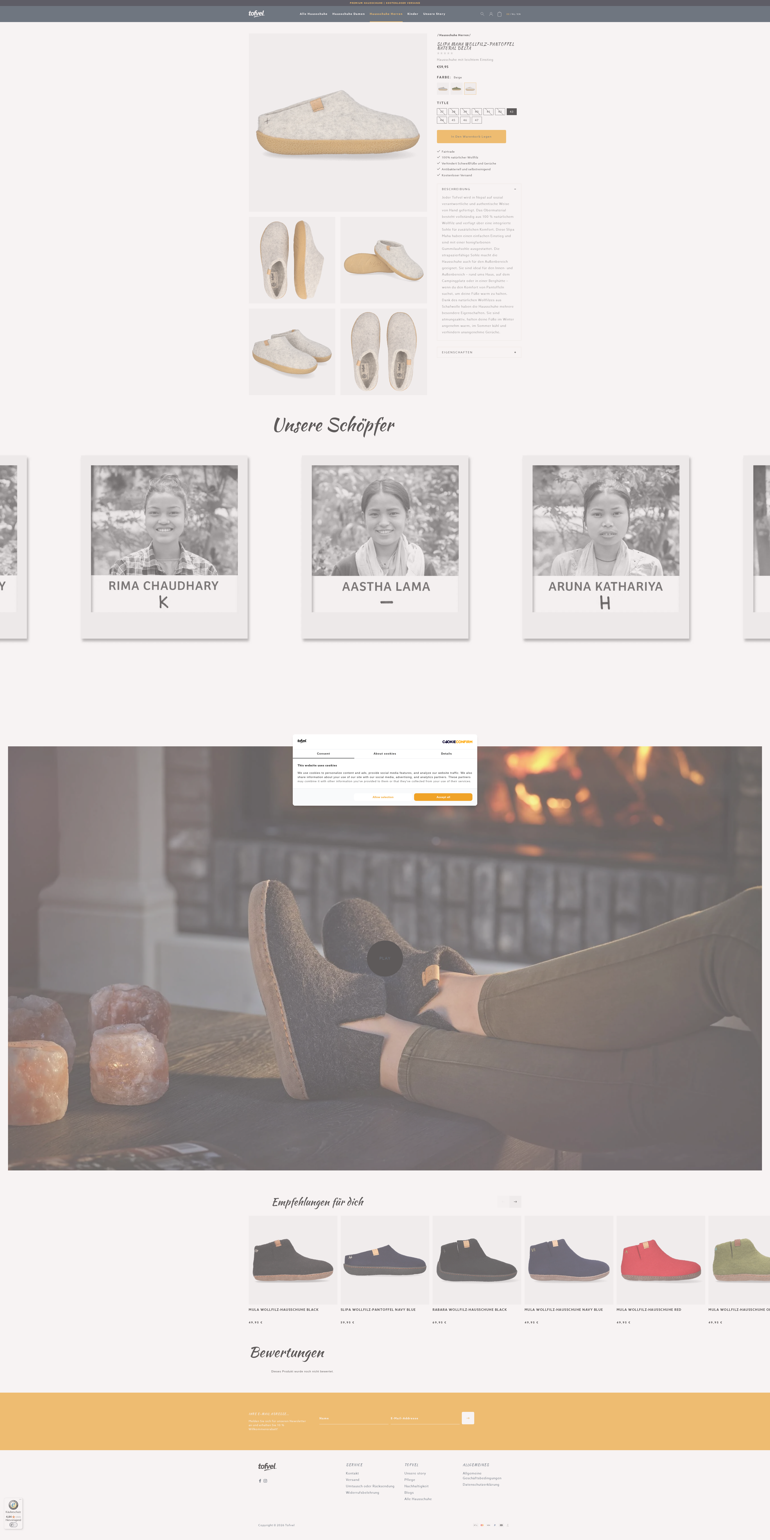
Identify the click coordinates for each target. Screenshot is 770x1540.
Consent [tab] (323, 753)
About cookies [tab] (385, 753)
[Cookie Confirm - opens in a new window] (457, 742)
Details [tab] (446, 753)
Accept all (443, 797)
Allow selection (383, 797)
